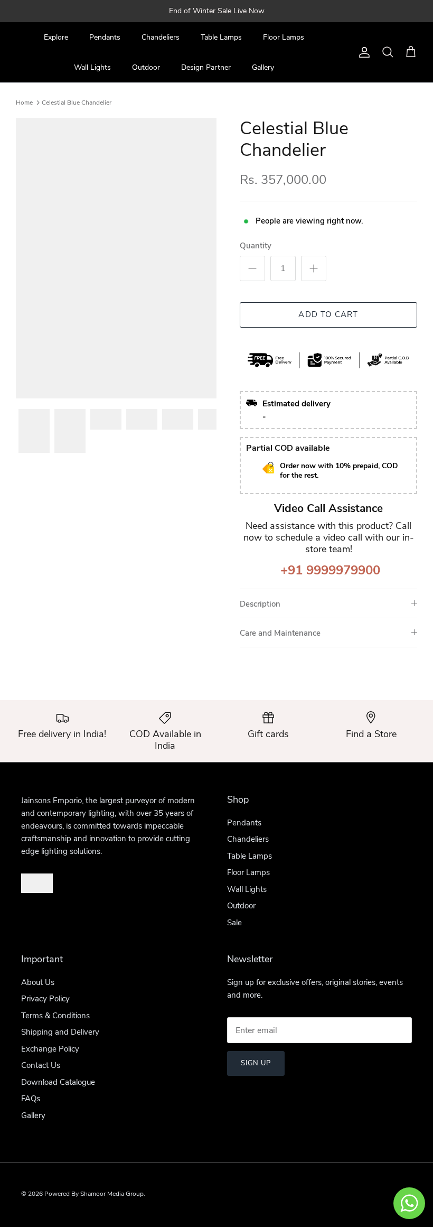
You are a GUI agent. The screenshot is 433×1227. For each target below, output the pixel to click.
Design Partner (206, 67)
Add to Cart (328, 314)
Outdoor (146, 67)
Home (24, 102)
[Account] (362, 52)
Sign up (256, 1063)
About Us (37, 982)
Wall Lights (92, 67)
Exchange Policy (50, 1049)
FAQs (30, 1098)
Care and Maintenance (280, 633)
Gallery (263, 67)
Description (260, 604)
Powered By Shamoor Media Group (94, 1193)
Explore (56, 37)
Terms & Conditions (55, 1015)
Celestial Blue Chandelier (76, 102)
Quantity (255, 245)
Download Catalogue (58, 1082)
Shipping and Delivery (60, 1032)
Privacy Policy (45, 998)
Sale (234, 922)
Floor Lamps (283, 37)
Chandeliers (161, 37)
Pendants (104, 37)
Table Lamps (221, 37)
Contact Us (40, 1065)
